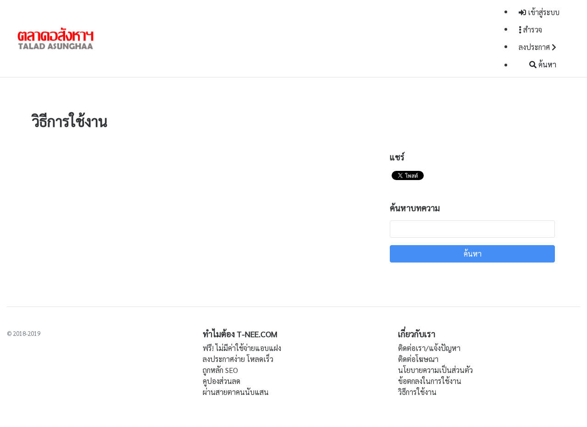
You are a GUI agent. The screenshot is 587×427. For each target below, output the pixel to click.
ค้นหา (546, 64)
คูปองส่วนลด (221, 381)
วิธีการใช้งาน (417, 392)
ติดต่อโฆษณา (418, 359)
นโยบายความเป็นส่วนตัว (435, 370)
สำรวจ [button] (531, 29)
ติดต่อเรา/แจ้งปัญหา (429, 348)
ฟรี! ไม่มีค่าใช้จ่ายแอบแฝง (242, 348)
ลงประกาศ (535, 47)
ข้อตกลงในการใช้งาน (429, 381)
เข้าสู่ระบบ (542, 12)
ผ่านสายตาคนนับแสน (236, 392)
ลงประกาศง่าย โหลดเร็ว (238, 359)
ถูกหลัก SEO (220, 370)
